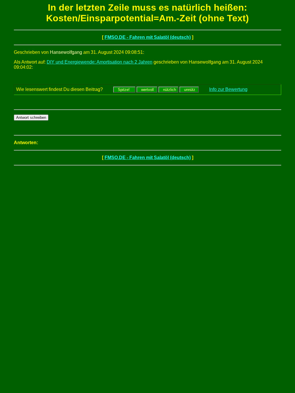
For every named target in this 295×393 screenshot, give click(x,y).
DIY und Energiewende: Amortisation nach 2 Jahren (99, 62)
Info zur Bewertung (228, 89)
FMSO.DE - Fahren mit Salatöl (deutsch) (148, 37)
